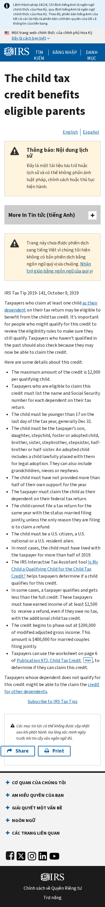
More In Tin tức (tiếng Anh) (41, 215)
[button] (64, 52)
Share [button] (22, 751)
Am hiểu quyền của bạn (38, 795)
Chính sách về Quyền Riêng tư (53, 888)
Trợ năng (52, 898)
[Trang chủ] (16, 51)
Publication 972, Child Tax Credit (54, 660)
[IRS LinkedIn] (42, 855)
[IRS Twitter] (21, 855)
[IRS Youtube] (54, 855)
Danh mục (92, 52)
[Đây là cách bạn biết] (52, 35)
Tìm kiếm (39, 52)
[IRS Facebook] (10, 855)
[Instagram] (32, 855)
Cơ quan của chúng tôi (39, 783)
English (70, 132)
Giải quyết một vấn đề (37, 808)
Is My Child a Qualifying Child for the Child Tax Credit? (54, 569)
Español (91, 132)
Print (58, 751)
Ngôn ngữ (23, 820)
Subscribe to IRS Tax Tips (53, 701)
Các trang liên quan (36, 833)
